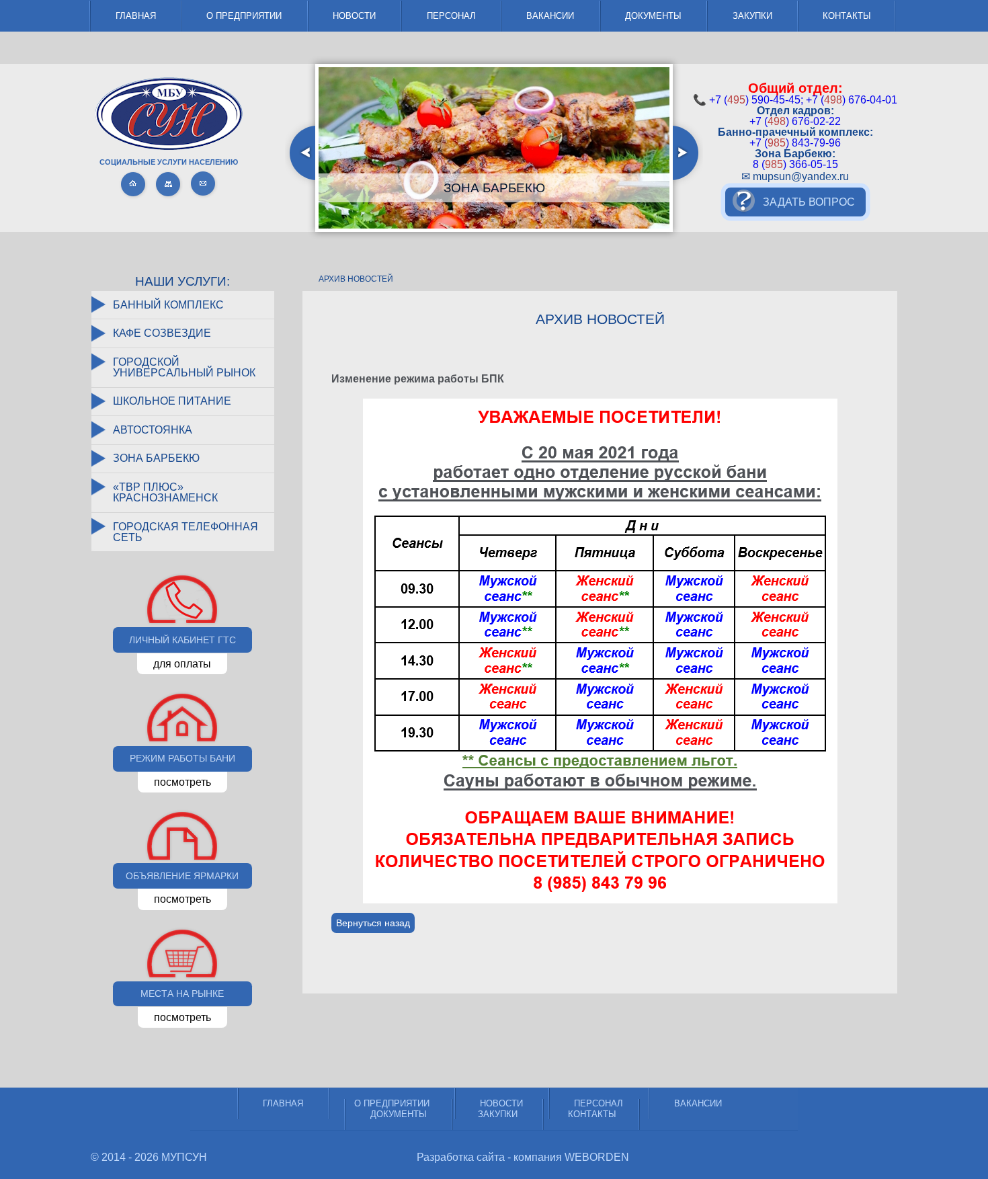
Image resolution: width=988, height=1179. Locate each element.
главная (136, 16)
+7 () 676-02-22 (795, 121)
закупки (752, 16)
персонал (451, 16)
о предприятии (244, 16)
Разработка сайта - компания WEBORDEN (523, 1157)
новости (354, 16)
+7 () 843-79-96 (795, 143)
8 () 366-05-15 (795, 164)
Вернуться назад (373, 923)
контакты (847, 16)
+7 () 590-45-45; (756, 100)
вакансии (550, 16)
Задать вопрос (809, 202)
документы (653, 16)
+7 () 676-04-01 (851, 100)
